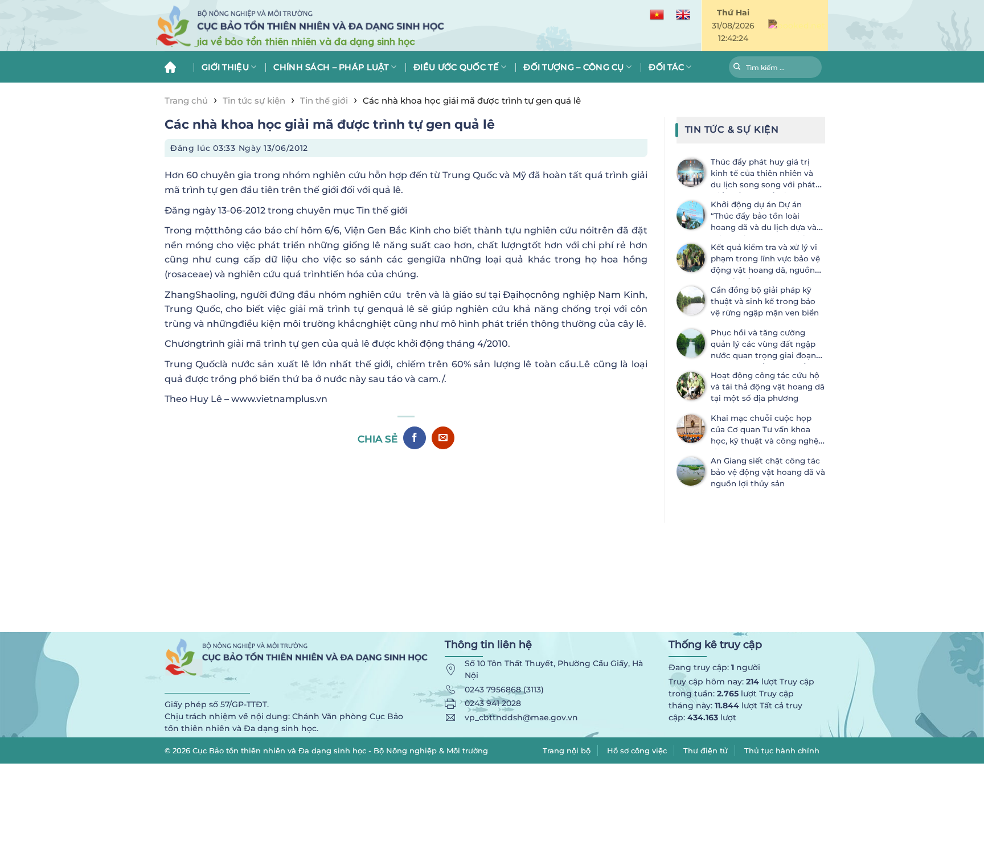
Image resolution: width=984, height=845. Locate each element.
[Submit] (737, 68)
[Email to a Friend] (443, 437)
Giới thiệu (225, 67)
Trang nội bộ (567, 750)
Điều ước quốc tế (456, 67)
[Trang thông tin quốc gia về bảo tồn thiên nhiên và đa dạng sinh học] (355, 26)
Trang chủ (174, 67)
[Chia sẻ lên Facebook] (414, 437)
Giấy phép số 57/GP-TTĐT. (217, 704)
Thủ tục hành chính (781, 750)
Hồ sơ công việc (637, 750)
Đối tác (666, 67)
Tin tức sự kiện (254, 100)
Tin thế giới (324, 100)
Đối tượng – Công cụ (573, 67)
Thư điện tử (705, 750)
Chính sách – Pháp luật (330, 67)
